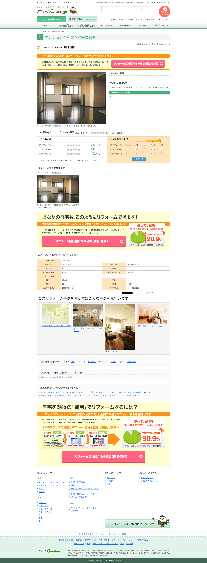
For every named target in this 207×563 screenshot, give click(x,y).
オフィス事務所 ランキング (140, 392)
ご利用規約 (83, 534)
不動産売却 (99, 2)
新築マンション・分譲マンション (105, 544)
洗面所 (41, 491)
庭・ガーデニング (79, 497)
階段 (41, 521)
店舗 (108, 484)
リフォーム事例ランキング (50, 392)
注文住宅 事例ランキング (74, 392)
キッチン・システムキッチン (51, 482)
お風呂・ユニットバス (48, 485)
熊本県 (70, 377)
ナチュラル (92, 362)
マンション (66, 265)
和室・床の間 (44, 512)
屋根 (73, 485)
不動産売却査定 (142, 540)
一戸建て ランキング (96, 392)
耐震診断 (129, 544)
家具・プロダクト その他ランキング (125, 395)
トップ (39, 31)
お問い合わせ (114, 534)
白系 (72, 362)
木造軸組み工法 (57, 377)
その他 (113, 362)
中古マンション (109, 2)
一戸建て (110, 481)
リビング (115, 96)
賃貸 (169, 2)
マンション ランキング (116, 392)
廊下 (41, 518)
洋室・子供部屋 (45, 509)
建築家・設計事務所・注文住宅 (70, 540)
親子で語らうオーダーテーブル (150, 326)
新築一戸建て (141, 2)
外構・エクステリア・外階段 (84, 494)
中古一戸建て (131, 2)
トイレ (41, 488)
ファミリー (131, 362)
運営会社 (125, 534)
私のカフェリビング (113, 352)
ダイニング (43, 506)
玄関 (41, 515)
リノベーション (161, 2)
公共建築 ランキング (65, 395)
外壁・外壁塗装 (78, 482)
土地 (147, 2)
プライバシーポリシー (98, 534)
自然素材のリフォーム (149, 481)
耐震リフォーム (147, 478)
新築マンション (120, 2)
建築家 (153, 2)
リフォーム (116, 540)
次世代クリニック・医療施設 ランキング (92, 395)
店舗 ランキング (46, 395)
